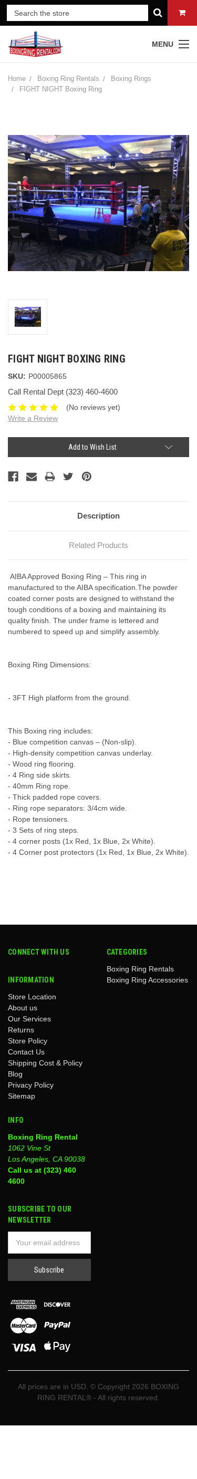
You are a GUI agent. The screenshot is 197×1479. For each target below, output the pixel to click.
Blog (15, 1074)
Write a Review (33, 418)
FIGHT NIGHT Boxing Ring (60, 89)
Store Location (32, 996)
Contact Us (26, 1052)
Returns (21, 1030)
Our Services (29, 1019)
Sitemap (21, 1096)
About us (22, 1008)
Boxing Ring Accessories (147, 980)
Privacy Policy (31, 1085)
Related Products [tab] (98, 545)
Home (17, 78)
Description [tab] (98, 515)
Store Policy (27, 1041)
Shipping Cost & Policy (45, 1063)
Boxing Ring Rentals (68, 78)
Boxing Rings (131, 78)
